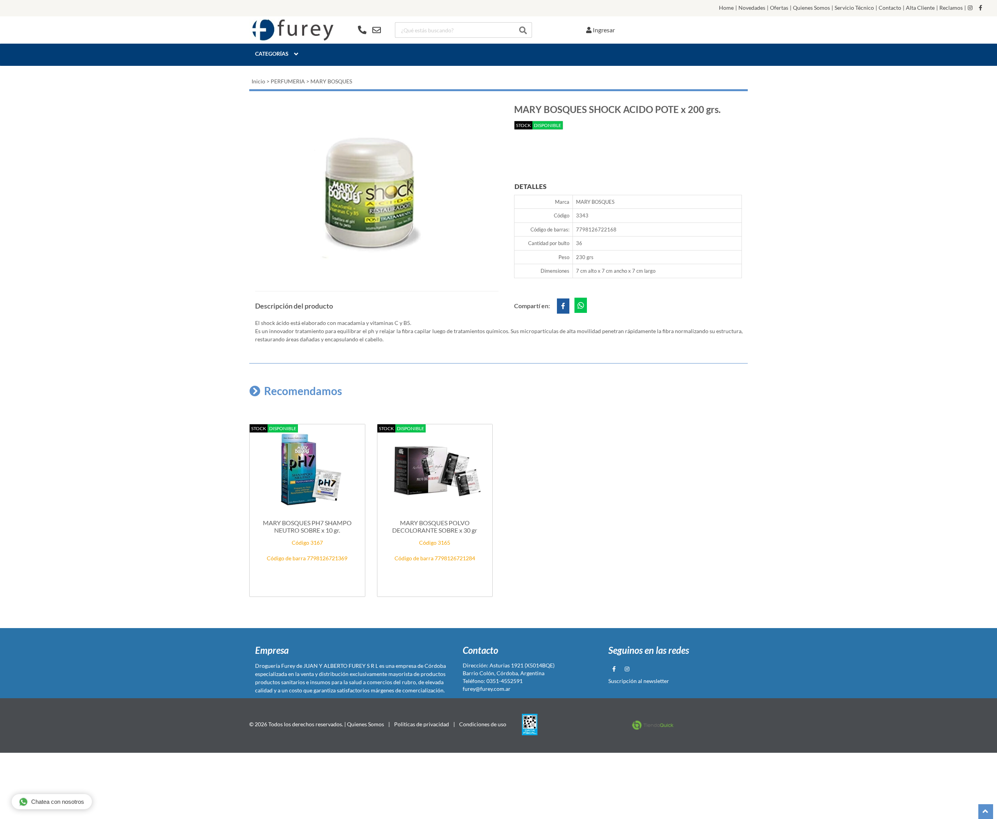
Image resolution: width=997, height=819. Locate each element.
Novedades (751, 8)
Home (726, 8)
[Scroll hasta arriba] (985, 811)
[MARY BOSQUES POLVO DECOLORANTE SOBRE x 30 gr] (435, 470)
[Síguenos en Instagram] (970, 7)
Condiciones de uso (482, 724)
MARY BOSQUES (331, 81)
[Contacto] (369, 30)
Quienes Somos (811, 8)
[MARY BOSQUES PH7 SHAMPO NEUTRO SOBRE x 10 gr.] (307, 470)
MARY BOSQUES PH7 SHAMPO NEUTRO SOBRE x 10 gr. (307, 526)
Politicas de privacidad (421, 724)
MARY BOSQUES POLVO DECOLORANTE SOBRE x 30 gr (434, 526)
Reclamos (951, 8)
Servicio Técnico (854, 8)
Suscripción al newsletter (638, 681)
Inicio (258, 81)
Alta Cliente (920, 8)
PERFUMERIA (288, 81)
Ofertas (779, 8)
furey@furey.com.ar (487, 688)
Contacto (890, 8)
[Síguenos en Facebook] (980, 7)
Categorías (272, 53)
